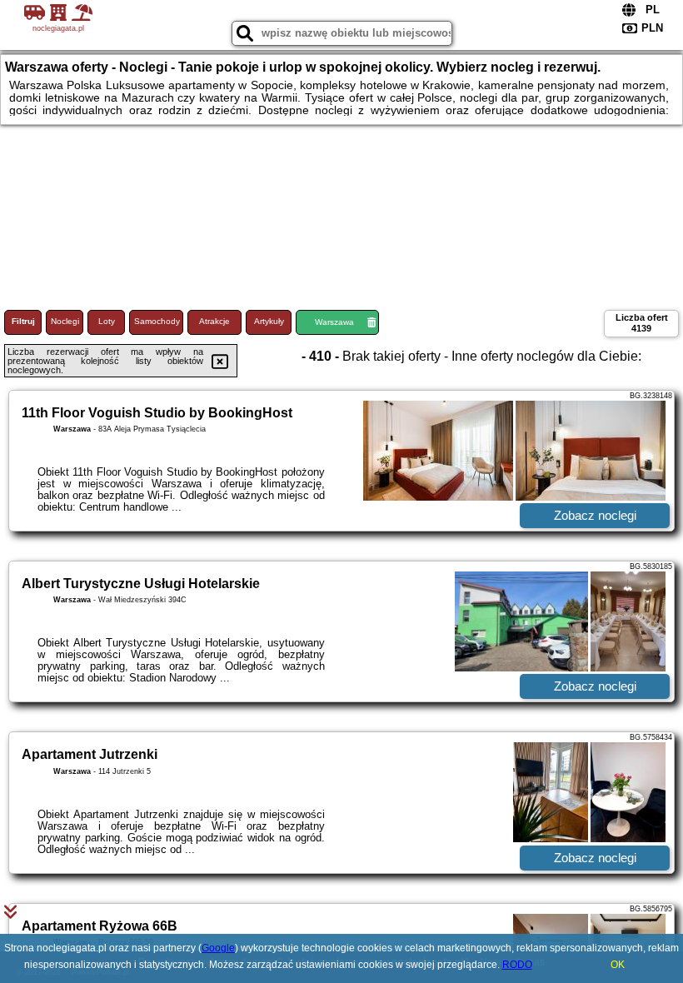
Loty (106, 321)
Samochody (157, 321)
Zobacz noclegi (595, 515)
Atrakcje (214, 321)
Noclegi (65, 321)
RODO (517, 965)
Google (218, 948)
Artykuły (269, 321)
